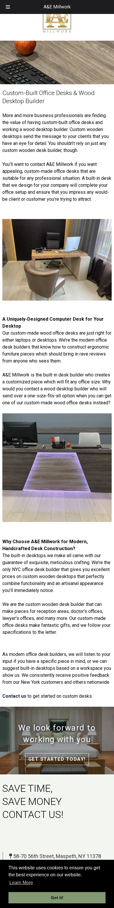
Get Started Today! (57, 759)
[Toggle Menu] (8, 7)
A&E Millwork (57, 7)
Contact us (14, 696)
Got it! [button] (57, 897)
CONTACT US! (32, 814)
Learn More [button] (21, 882)
